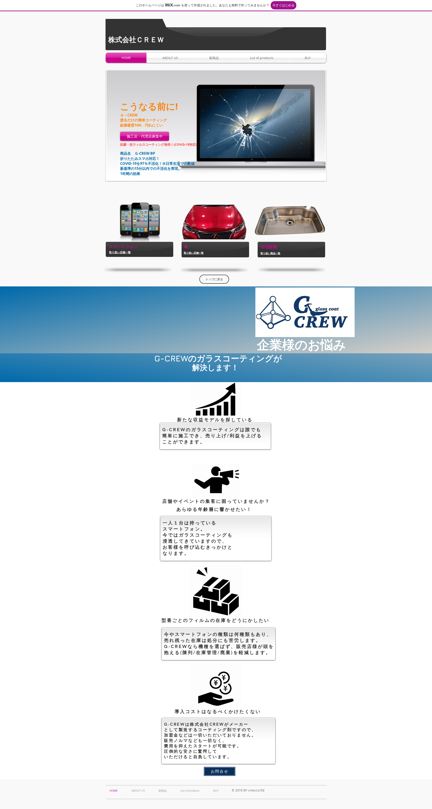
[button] (216, 125)
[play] (316, 176)
